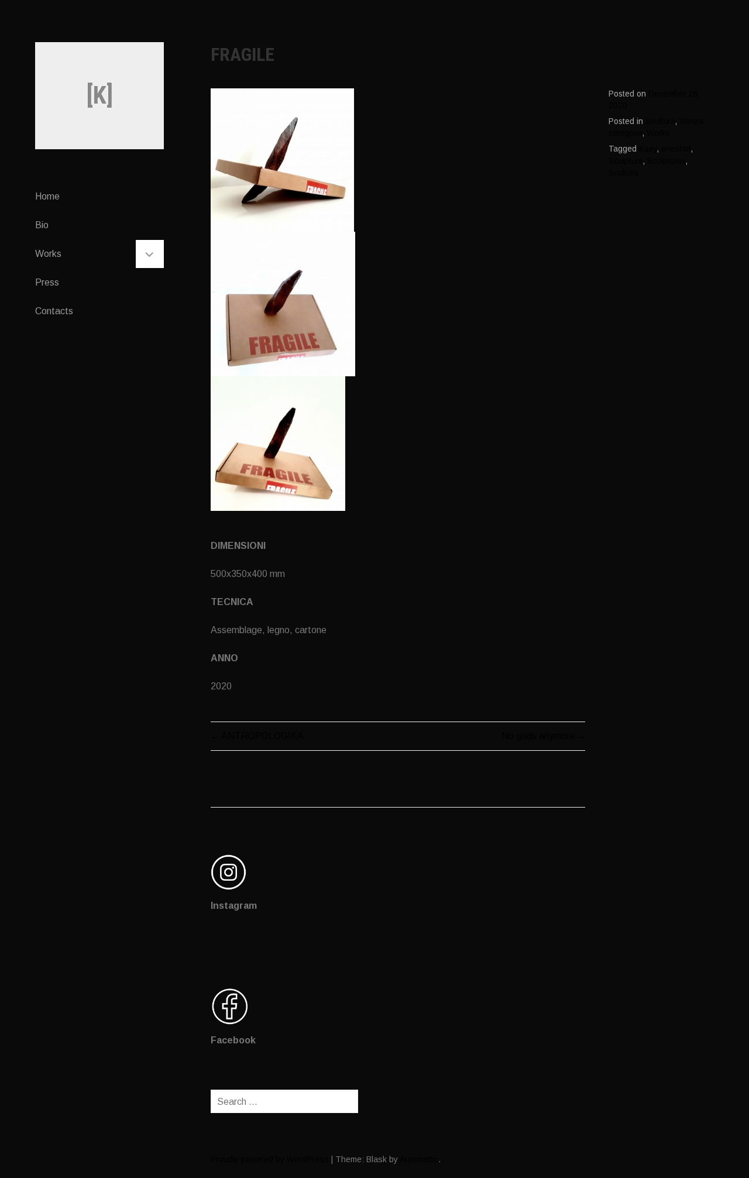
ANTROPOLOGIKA (262, 736)
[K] (100, 95)
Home (47, 196)
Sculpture (626, 161)
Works (48, 254)
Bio (42, 225)
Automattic (419, 1159)
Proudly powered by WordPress (270, 1159)
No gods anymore (538, 736)
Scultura (660, 121)
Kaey (648, 149)
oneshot (676, 149)
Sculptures (666, 161)
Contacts (54, 311)
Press (47, 282)
